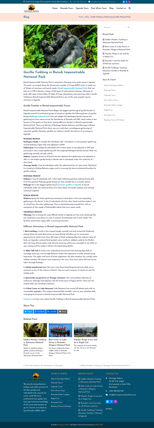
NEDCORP (99, 425)
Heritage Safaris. (63, 425)
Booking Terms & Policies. (114, 120)
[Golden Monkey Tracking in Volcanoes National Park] (35, 330)
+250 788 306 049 (79, 2)
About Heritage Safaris (113, 85)
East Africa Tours (111, 100)
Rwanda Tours (109, 90)
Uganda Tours (110, 95)
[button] (129, 8)
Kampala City (109, 115)
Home (81, 17)
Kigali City (108, 110)
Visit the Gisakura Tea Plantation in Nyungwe (44, 365)
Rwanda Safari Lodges (113, 105)
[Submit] (128, 27)
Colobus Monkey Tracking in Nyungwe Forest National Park (104, 365)
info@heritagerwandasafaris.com (103, 2)
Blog (87, 17)
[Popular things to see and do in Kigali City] (85, 330)
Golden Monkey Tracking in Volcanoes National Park (35, 342)
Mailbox (109, 409)
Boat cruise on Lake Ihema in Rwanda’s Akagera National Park (59, 342)
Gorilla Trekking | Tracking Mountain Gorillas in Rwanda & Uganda (115, 71)
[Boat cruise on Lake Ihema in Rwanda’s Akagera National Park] (60, 330)
